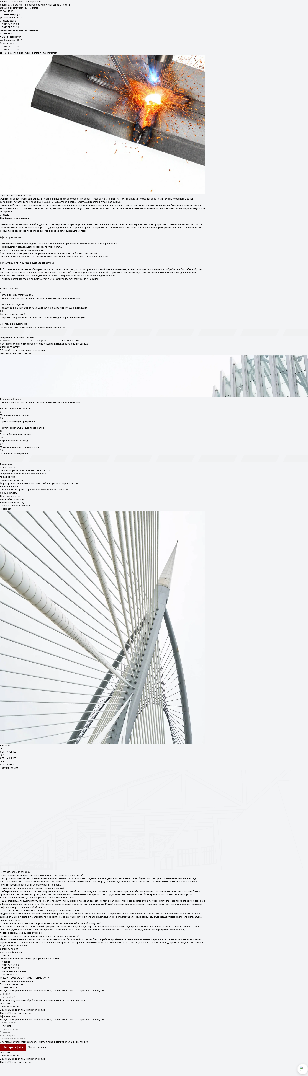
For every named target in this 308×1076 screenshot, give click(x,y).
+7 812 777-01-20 (9, 24)
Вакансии (18, 958)
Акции (27, 958)
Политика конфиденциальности (17, 981)
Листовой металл (9, 4)
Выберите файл (13, 1047)
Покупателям (20, 8)
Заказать (4, 214)
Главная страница (12, 52)
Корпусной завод (50, 4)
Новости (46, 958)
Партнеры (35, 958)
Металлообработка (29, 4)
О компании (6, 8)
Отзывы (56, 958)
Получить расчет (9, 768)
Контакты (33, 8)
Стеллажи (65, 4)
